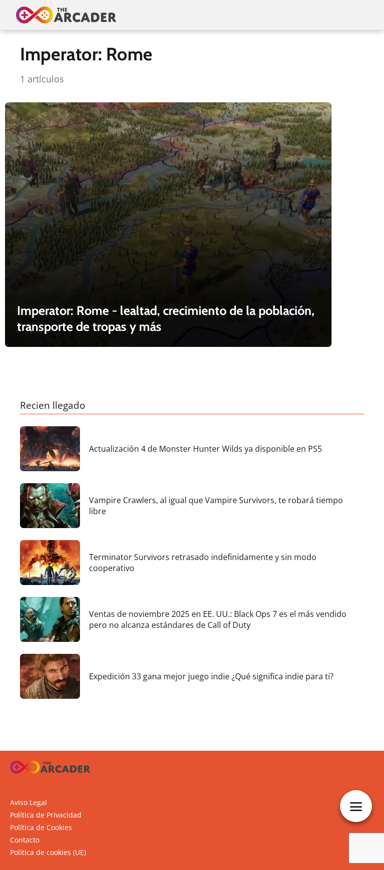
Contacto (25, 840)
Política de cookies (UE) (48, 852)
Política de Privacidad (46, 815)
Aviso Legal (28, 802)
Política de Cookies (41, 827)
